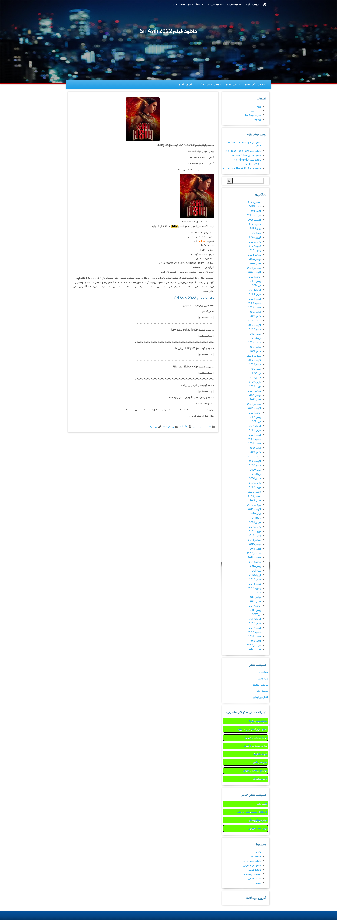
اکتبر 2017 (255, 602)
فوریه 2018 (255, 584)
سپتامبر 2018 (254, 553)
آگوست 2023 (254, 325)
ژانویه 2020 (254, 492)
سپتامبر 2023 (254, 321)
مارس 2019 (255, 527)
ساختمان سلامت (260, 685)
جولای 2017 (255, 606)
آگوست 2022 (254, 360)
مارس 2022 (255, 382)
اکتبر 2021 (255, 400)
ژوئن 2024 (255, 281)
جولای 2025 (255, 224)
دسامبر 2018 (254, 540)
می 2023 (256, 338)
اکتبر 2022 (255, 352)
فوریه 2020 (255, 488)
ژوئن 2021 (255, 417)
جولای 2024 (255, 277)
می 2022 (256, 373)
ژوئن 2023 (255, 334)
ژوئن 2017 (255, 610)
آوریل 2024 (255, 290)
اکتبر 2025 (255, 211)
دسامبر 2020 (254, 444)
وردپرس (257, 120)
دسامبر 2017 (254, 593)
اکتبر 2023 (255, 316)
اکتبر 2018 (255, 549)
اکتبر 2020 (255, 452)
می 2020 (256, 474)
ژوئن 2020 (255, 470)
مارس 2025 (255, 242)
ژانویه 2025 (254, 251)
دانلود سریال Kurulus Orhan (246, 156)
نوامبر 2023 (255, 312)
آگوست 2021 (254, 409)
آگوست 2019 (254, 509)
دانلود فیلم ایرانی (217, 4)
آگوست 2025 (254, 220)
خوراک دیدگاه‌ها (253, 115)
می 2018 (256, 571)
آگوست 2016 (254, 650)
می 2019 (256, 518)
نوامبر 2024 (255, 259)
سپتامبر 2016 (254, 645)
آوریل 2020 (255, 479)
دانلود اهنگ (200, 4)
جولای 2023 (255, 330)
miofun (184, 427)
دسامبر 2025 (254, 202)
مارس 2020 (255, 483)
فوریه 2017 (255, 628)
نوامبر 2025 (255, 207)
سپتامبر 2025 (254, 216)
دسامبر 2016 (254, 637)
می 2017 (256, 615)
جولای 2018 (255, 562)
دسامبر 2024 (254, 255)
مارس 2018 (255, 580)
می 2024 (256, 286)
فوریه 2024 (255, 299)
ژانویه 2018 (254, 588)
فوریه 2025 (255, 246)
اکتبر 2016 (255, 641)
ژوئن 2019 (255, 514)
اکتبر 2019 (255, 501)
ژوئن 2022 (255, 369)
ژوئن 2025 (255, 229)
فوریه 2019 (255, 531)
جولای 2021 (255, 413)
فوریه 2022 (255, 387)
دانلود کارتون (186, 4)
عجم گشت (263, 679)
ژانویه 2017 (254, 632)
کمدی (175, 4)
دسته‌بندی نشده (252, 874)
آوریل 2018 (255, 575)
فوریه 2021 (255, 435)
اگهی (248, 4)
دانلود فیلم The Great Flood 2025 (242, 151)
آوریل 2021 (255, 426)
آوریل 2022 (255, 378)
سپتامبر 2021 (254, 404)
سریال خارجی (254, 879)
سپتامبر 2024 (254, 268)
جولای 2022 (255, 365)
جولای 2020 (255, 466)
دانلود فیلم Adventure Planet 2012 (242, 169)
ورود (259, 106)
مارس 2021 (255, 431)
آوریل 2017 (255, 619)
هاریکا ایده (262, 691)
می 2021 (256, 422)
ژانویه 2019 (254, 536)
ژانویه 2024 (254, 303)
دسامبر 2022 (254, 343)
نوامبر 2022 (255, 347)
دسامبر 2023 (254, 308)
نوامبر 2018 (255, 545)
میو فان (255, 4)
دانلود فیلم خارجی (236, 4)
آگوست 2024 (254, 273)
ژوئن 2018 (255, 566)
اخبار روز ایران (260, 697)
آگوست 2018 (254, 558)
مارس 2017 (255, 624)
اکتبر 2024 (255, 264)
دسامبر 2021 (254, 391)
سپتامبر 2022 (254, 356)
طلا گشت (263, 673)
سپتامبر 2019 (254, 505)
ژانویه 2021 (254, 439)
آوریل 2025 (255, 237)
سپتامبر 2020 (254, 457)
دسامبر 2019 (254, 496)
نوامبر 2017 (255, 597)
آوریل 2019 (255, 523)
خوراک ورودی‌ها (253, 111)
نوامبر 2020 (255, 448)
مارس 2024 (255, 295)
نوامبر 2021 (255, 395)
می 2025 (256, 233)
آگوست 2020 (254, 461)
